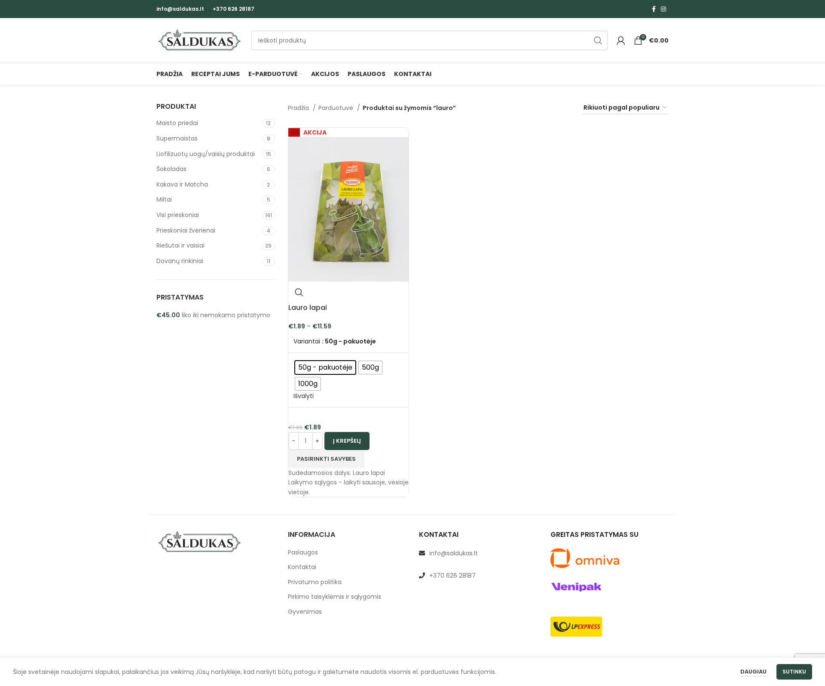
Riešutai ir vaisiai (180, 245)
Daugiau (754, 672)
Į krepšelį (347, 441)
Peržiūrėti (299, 292)
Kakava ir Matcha (182, 184)
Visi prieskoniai (177, 215)
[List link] (478, 553)
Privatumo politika (315, 582)
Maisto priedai (177, 123)
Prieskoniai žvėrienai (185, 230)
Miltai (164, 199)
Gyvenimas (305, 612)
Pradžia (299, 108)
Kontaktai (302, 567)
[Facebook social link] (653, 9)
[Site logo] (199, 40)
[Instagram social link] (663, 9)
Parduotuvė (336, 108)
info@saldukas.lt (180, 8)
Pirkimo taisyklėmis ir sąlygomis (334, 597)
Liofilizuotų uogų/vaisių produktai (205, 154)
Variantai (306, 341)
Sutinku (794, 671)
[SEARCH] (598, 40)
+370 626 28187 (233, 8)
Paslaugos (303, 552)
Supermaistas (177, 138)
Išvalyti (303, 396)
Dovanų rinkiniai (179, 261)
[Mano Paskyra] (620, 40)
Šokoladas (171, 169)
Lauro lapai (307, 307)
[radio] (325, 367)
